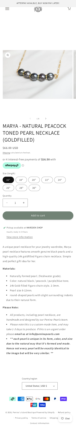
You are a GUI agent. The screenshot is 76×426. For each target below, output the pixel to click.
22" (47, 179)
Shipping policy (57, 418)
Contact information (39, 423)
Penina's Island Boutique (25, 412)
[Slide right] (46, 118)
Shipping (6, 153)
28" (21, 187)
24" (60, 179)
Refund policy (64, 412)
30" (34, 187)
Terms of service (38, 418)
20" (34, 179)
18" (21, 179)
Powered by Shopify (45, 412)
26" (8, 187)
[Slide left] (30, 118)
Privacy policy (21, 418)
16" (8, 179)
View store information (20, 237)
